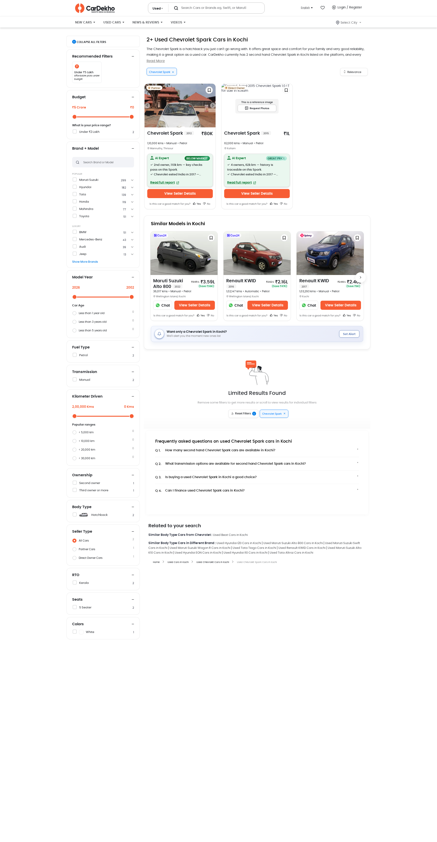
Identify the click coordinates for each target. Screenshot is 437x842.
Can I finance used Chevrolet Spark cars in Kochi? (200, 490)
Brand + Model (85, 148)
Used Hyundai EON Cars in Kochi (198, 552)
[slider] (74, 116)
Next (213, 105)
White (90, 632)
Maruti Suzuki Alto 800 (168, 284)
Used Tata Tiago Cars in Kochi (254, 548)
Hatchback (99, 515)
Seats (77, 599)
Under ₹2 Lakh (89, 132)
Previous (147, 105)
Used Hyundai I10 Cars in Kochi (245, 552)
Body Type (81, 507)
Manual (84, 379)
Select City (348, 22)
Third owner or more (93, 490)
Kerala (84, 583)
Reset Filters (245, 413)
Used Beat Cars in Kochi (230, 535)
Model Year (82, 277)
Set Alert (349, 334)
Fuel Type (81, 347)
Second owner (89, 483)
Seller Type (82, 531)
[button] (180, 170)
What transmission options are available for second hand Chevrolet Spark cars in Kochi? (230, 464)
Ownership (82, 475)
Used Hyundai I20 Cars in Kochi (238, 543)
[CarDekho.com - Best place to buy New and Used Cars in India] (95, 8)
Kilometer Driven (87, 396)
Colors (78, 624)
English (305, 7)
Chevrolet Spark (169, 133)
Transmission (84, 372)
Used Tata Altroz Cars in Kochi (291, 552)
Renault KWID (241, 283)
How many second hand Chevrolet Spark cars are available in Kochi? (215, 450)
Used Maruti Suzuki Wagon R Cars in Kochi (200, 548)
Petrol (83, 355)
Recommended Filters (92, 56)
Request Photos (259, 108)
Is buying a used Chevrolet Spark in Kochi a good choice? (206, 477)
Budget (79, 97)
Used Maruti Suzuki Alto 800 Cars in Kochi (293, 543)
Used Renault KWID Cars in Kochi (301, 548)
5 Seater (85, 607)
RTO (75, 575)
